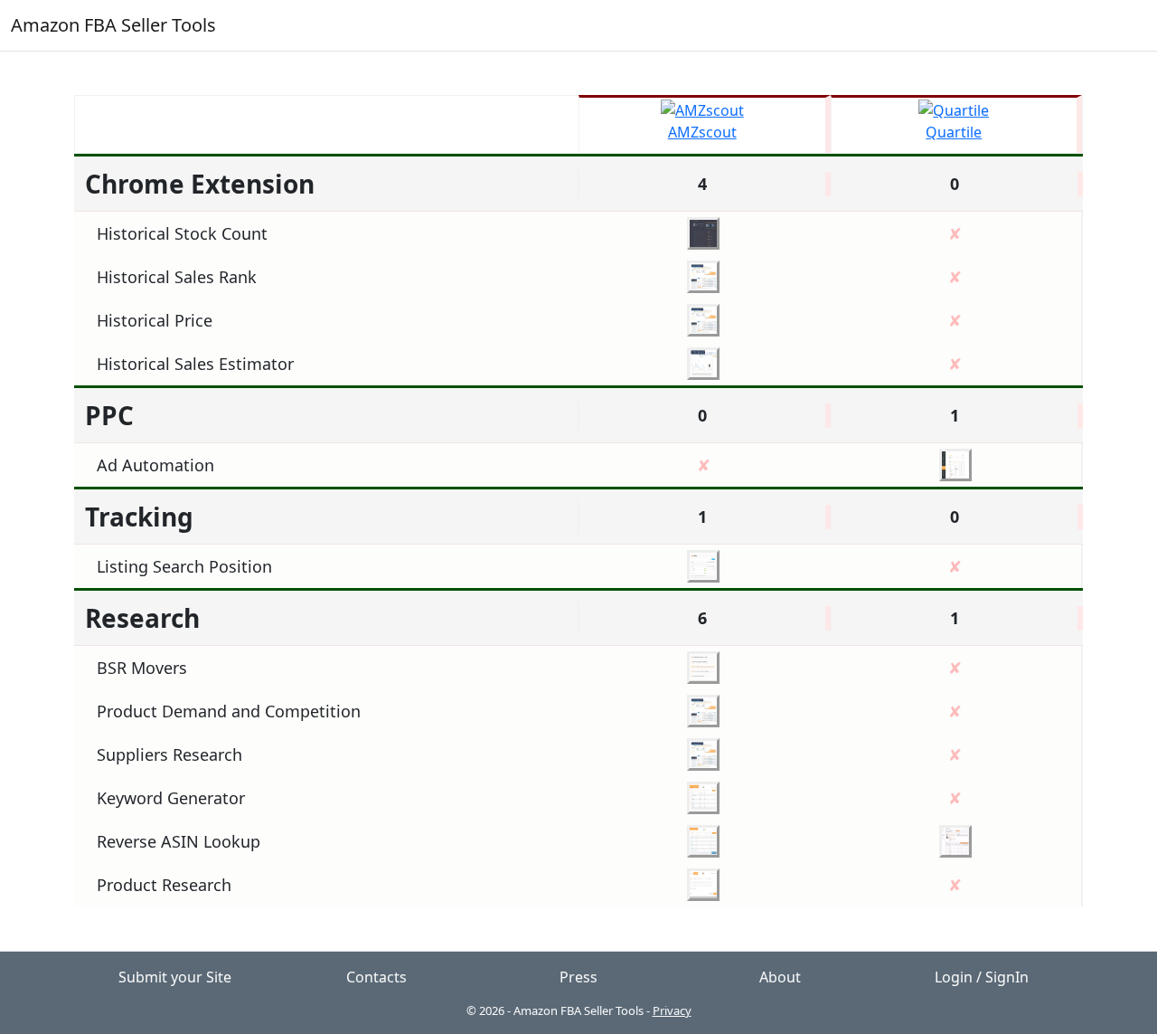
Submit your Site (174, 977)
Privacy (672, 1010)
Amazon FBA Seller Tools (113, 25)
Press (578, 977)
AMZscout (702, 132)
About (780, 977)
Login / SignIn (982, 977)
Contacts (376, 977)
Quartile (954, 132)
